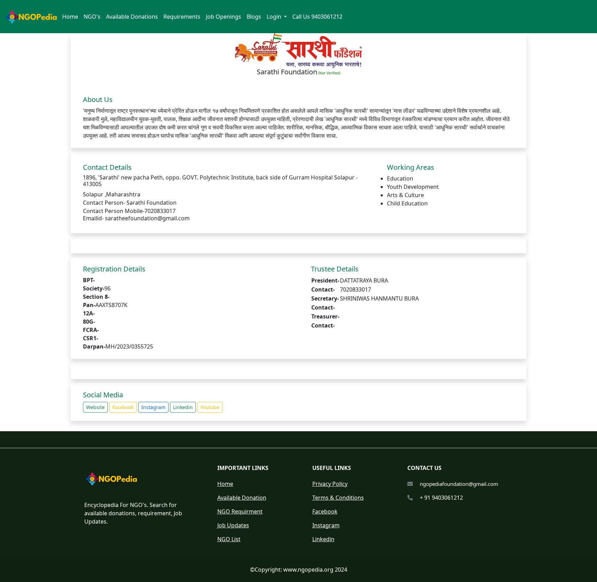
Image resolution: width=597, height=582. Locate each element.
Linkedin (183, 407)
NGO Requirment (240, 511)
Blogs (254, 16)
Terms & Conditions (338, 497)
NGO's (92, 16)
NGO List (228, 539)
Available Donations (132, 16)
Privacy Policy (330, 484)
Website (95, 407)
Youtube (209, 407)
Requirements (181, 16)
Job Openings (223, 16)
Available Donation (241, 497)
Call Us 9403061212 (317, 16)
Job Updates (233, 525)
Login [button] (275, 16)
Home (70, 16)
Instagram (153, 407)
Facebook (123, 407)
